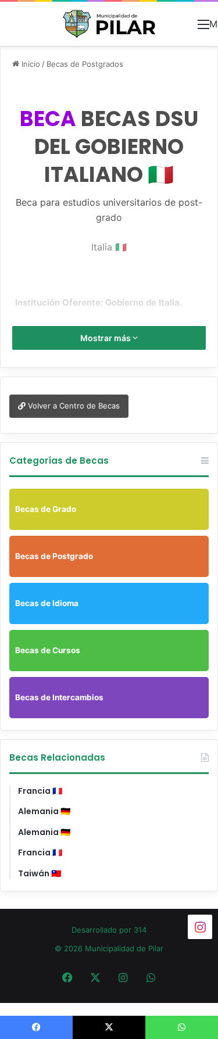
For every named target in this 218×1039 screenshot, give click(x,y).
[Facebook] (67, 977)
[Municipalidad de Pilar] (109, 24)
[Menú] (203, 28)
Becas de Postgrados (85, 64)
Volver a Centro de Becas (73, 405)
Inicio (29, 64)
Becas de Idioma (46, 603)
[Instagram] (123, 977)
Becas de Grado (45, 509)
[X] (95, 977)
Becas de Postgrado (54, 556)
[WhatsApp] (151, 977)
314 (140, 929)
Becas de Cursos (47, 650)
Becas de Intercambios (59, 697)
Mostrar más (106, 338)
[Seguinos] (200, 926)
